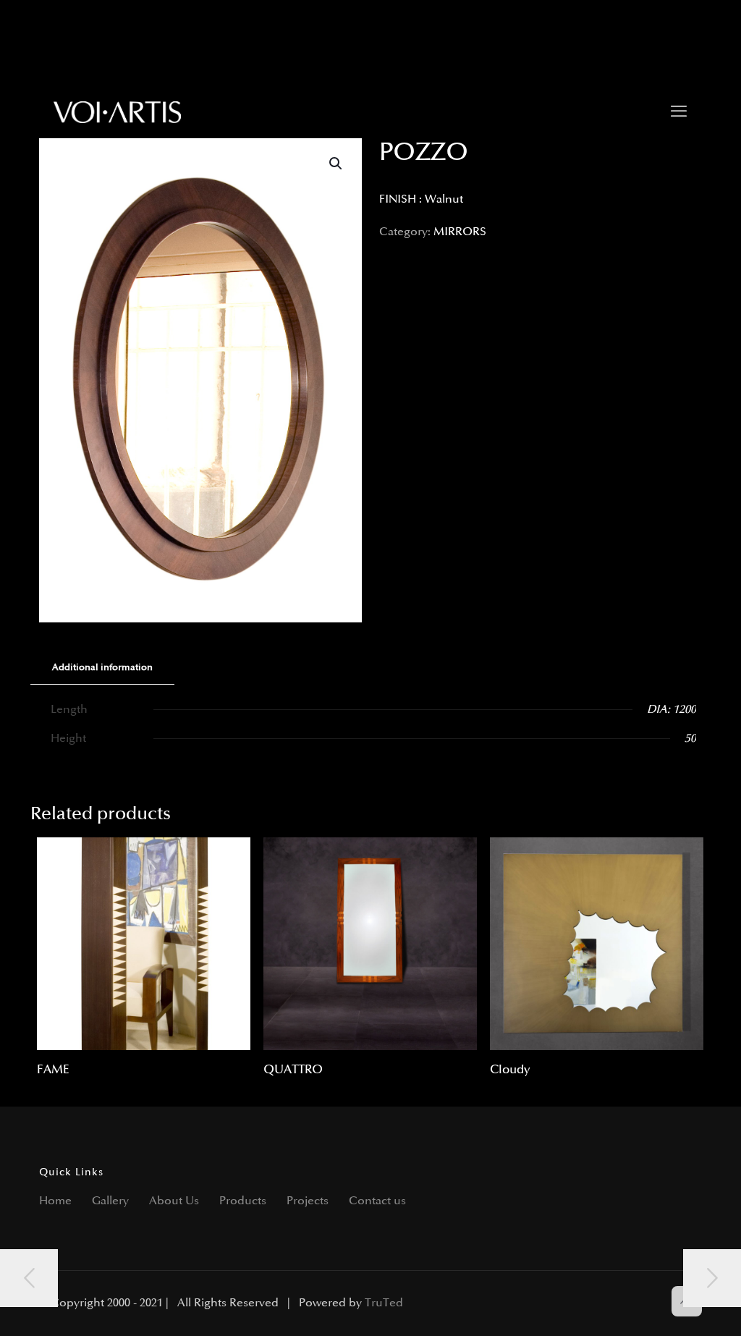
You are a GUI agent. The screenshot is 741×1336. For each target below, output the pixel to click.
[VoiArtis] (118, 112)
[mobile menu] (678, 112)
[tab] (102, 667)
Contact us (377, 1201)
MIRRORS (459, 232)
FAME (53, 1069)
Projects (308, 1201)
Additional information (102, 667)
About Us (174, 1201)
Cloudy (510, 1069)
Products (242, 1201)
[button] (336, 163)
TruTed (384, 1303)
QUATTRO (293, 1069)
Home (55, 1201)
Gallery (110, 1201)
